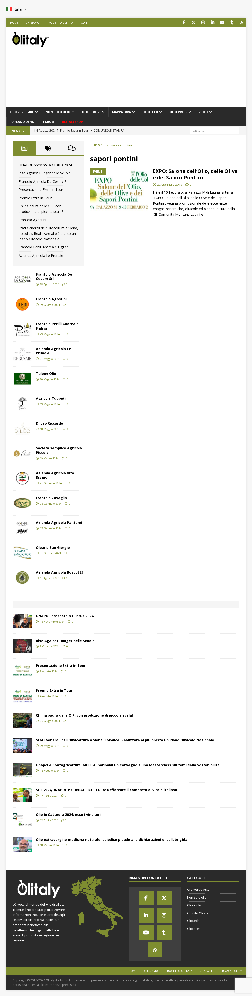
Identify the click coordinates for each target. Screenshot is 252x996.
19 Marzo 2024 (49, 458)
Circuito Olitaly (197, 913)
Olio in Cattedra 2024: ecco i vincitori (68, 814)
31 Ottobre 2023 (50, 553)
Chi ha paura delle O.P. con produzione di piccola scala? (85, 715)
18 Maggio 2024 (50, 429)
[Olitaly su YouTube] (222, 22)
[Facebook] (146, 898)
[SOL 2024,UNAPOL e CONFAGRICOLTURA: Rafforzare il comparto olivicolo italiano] (22, 795)
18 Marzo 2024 (49, 845)
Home (14, 22)
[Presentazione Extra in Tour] (22, 670)
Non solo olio (58, 112)
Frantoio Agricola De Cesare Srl (44, 181)
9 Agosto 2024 (49, 671)
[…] (155, 219)
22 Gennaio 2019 (169, 184)
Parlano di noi (22, 122)
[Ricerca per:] (214, 130)
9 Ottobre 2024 (49, 646)
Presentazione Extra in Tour (41, 189)
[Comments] (71, 148)
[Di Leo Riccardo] (22, 428)
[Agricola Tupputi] (22, 403)
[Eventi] (119, 190)
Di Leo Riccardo (49, 423)
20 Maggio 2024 (50, 379)
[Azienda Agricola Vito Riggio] (22, 478)
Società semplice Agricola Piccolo (59, 450)
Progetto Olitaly (60, 22)
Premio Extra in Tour (35, 198)
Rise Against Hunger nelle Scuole (45, 173)
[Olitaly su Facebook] (183, 22)
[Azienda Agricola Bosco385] (22, 577)
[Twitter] (164, 898)
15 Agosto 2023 (49, 578)
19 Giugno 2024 (50, 304)
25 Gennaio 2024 (51, 483)
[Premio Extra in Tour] (22, 695)
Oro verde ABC (22, 112)
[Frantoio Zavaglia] (22, 503)
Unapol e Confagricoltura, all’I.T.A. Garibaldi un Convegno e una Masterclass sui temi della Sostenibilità (128, 765)
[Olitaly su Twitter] (193, 22)
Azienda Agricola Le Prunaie (41, 255)
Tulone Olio (46, 373)
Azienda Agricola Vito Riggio (55, 475)
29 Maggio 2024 (50, 334)
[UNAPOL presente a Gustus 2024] (22, 621)
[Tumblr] (164, 932)
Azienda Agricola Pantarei (59, 522)
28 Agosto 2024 (49, 284)
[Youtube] (146, 932)
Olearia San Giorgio (53, 547)
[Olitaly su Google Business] (241, 22)
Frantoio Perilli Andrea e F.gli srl (44, 247)
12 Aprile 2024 (49, 820)
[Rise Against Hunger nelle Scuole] (22, 646)
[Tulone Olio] (22, 378)
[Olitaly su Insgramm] (203, 22)
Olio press (178, 112)
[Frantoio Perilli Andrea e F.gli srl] (22, 329)
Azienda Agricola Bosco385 (59, 572)
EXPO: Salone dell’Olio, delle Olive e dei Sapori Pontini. (195, 174)
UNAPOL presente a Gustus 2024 (45, 165)
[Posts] (24, 148)
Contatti (87, 22)
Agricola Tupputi (51, 398)
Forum (48, 122)
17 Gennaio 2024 (51, 528)
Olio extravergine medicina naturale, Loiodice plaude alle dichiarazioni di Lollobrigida (111, 839)
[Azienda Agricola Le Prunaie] (22, 354)
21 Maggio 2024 (50, 359)
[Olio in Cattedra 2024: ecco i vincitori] (22, 819)
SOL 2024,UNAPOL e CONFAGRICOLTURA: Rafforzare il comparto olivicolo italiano (106, 789)
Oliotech (150, 112)
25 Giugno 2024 (50, 721)
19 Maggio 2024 (50, 404)
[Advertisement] (170, 66)
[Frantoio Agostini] (22, 304)
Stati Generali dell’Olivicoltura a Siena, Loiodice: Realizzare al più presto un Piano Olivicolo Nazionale (48, 233)
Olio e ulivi (91, 112)
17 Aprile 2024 (49, 795)
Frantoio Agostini (32, 219)
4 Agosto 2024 (49, 696)
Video (203, 112)
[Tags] (48, 148)
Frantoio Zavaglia (51, 497)
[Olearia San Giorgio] (22, 552)
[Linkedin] (146, 915)
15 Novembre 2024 (52, 621)
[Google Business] (155, 949)
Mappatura (121, 112)
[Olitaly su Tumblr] (231, 22)
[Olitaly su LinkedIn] (212, 22)
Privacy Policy (231, 971)
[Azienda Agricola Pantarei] (22, 528)
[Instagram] (164, 915)
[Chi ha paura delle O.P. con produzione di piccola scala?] (22, 720)
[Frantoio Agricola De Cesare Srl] (22, 279)
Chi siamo (32, 22)
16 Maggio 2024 (50, 770)
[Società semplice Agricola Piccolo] (22, 453)
